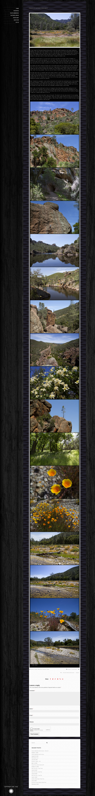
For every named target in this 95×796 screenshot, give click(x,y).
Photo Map (16, 17)
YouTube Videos (14, 15)
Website (32, 722)
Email (31, 715)
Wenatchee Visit (35, 757)
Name (31, 709)
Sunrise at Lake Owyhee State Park (39, 782)
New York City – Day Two (37, 771)
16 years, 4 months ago (72, 669)
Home (17, 8)
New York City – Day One (37, 775)
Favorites (16, 10)
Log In (17, 22)
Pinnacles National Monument (68, 672)
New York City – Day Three (37, 768)
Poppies (77, 672)
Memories (40, 669)
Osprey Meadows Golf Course (38, 754)
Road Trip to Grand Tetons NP (38, 764)
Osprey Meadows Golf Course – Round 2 (40, 750)
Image (36, 669)
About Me (16, 20)
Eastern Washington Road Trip (38, 778)
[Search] (46, 742)
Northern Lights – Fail (36, 761)
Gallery (32, 669)
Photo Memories (14, 13)
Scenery (44, 669)
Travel (48, 669)
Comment (32, 690)
